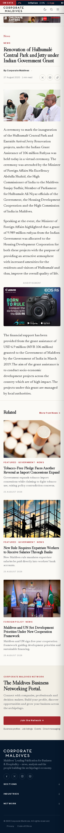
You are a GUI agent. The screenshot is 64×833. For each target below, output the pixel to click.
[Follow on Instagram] (22, 776)
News (7, 36)
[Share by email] (50, 77)
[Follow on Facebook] (7, 776)
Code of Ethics (24, 826)
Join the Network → (32, 720)
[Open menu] (57, 9)
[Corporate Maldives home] (14, 9)
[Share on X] (42, 77)
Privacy (10, 826)
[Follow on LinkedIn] (30, 776)
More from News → (49, 413)
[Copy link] (57, 77)
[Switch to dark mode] (45, 9)
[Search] (51, 9)
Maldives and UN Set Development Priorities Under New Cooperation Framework (29, 631)
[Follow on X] (14, 776)
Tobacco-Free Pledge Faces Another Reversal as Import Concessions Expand (32, 470)
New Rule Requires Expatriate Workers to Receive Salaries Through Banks (31, 549)
